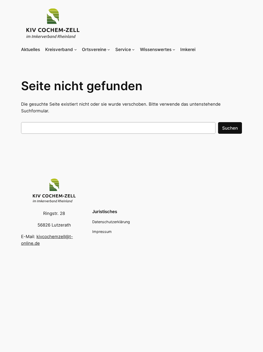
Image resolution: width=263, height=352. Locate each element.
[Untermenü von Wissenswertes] (174, 49)
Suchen (230, 128)
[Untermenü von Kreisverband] (75, 49)
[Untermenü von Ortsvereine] (108, 49)
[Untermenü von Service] (133, 49)
